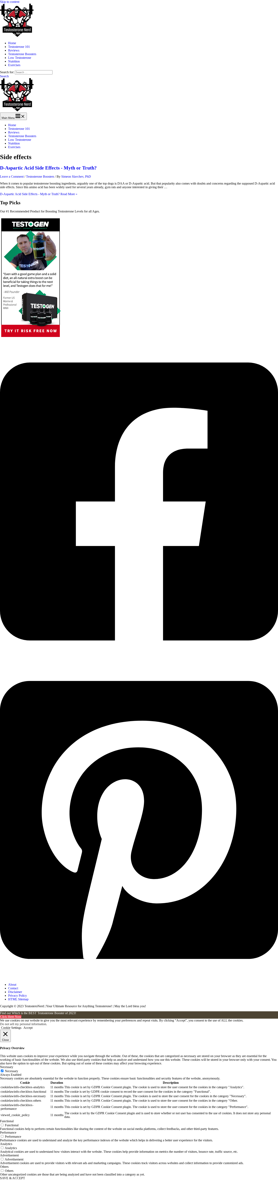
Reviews (13, 50)
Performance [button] (8, 1132)
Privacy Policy (17, 995)
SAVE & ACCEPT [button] (12, 1178)
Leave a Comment (12, 176)
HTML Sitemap (18, 999)
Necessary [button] (6, 1067)
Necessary (11, 1071)
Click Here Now (10, 1016)
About (12, 984)
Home (12, 43)
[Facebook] (139, 659)
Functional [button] (7, 1121)
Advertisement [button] (9, 1155)
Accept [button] (28, 1027)
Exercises (14, 65)
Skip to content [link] (9, 1)
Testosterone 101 (19, 46)
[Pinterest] (139, 977)
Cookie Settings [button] (11, 1027)
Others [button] (4, 1166)
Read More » (38, 194)
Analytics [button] (6, 1144)
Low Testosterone (19, 57)
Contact (13, 988)
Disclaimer (15, 992)
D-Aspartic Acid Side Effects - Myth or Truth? (48, 168)
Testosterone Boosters (22, 54)
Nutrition (14, 61)
